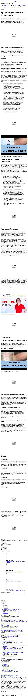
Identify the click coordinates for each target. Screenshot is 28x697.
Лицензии (5, 608)
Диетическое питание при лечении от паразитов (14, 295)
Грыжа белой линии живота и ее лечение (12, 648)
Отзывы (9, 6)
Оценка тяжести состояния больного (9, 617)
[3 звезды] (12, 540)
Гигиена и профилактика (9, 667)
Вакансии (5, 613)
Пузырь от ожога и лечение (9, 655)
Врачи (5, 6)
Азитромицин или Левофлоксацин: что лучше (11, 630)
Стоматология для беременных (10, 671)
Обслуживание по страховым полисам (12, 609)
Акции (18, 5)
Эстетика (5, 669)
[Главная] (14, 1)
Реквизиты (5, 606)
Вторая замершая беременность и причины (16, 590)
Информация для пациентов (9, 610)
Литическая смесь (5, 625)
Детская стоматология (8, 670)
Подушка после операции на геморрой (10, 636)
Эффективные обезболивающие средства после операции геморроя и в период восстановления (14, 622)
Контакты (22, 6)
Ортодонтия (6, 665)
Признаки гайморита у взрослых (13, 581)
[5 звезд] (22, 540)
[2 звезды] (7, 540)
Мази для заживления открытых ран (9, 627)
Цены (14, 5)
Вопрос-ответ (16, 6)
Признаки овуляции (8, 641)
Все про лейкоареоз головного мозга (14, 571)
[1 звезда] (3, 540)
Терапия (5, 664)
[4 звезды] (17, 540)
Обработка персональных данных (11, 611)
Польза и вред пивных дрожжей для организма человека (14, 633)
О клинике (23, 5)
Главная (5, 5)
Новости (5, 605)
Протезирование (7, 666)
